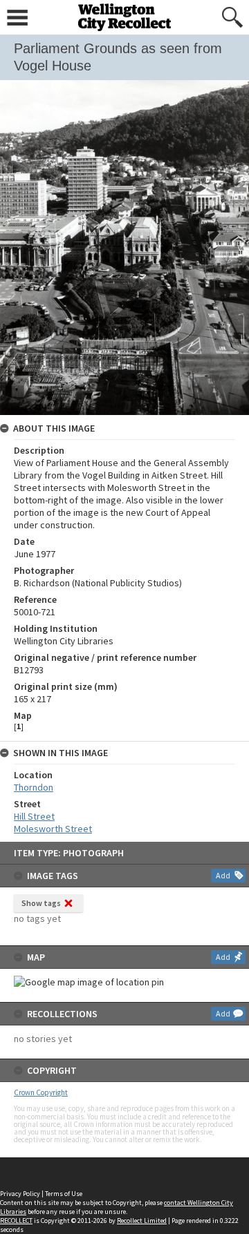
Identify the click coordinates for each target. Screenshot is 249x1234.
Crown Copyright (41, 1092)
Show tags (41, 903)
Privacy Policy (20, 1193)
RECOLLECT (16, 1220)
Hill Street (34, 816)
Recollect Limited (142, 1220)
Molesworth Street (53, 828)
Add (223, 875)
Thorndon (33, 787)
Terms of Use (63, 1193)
